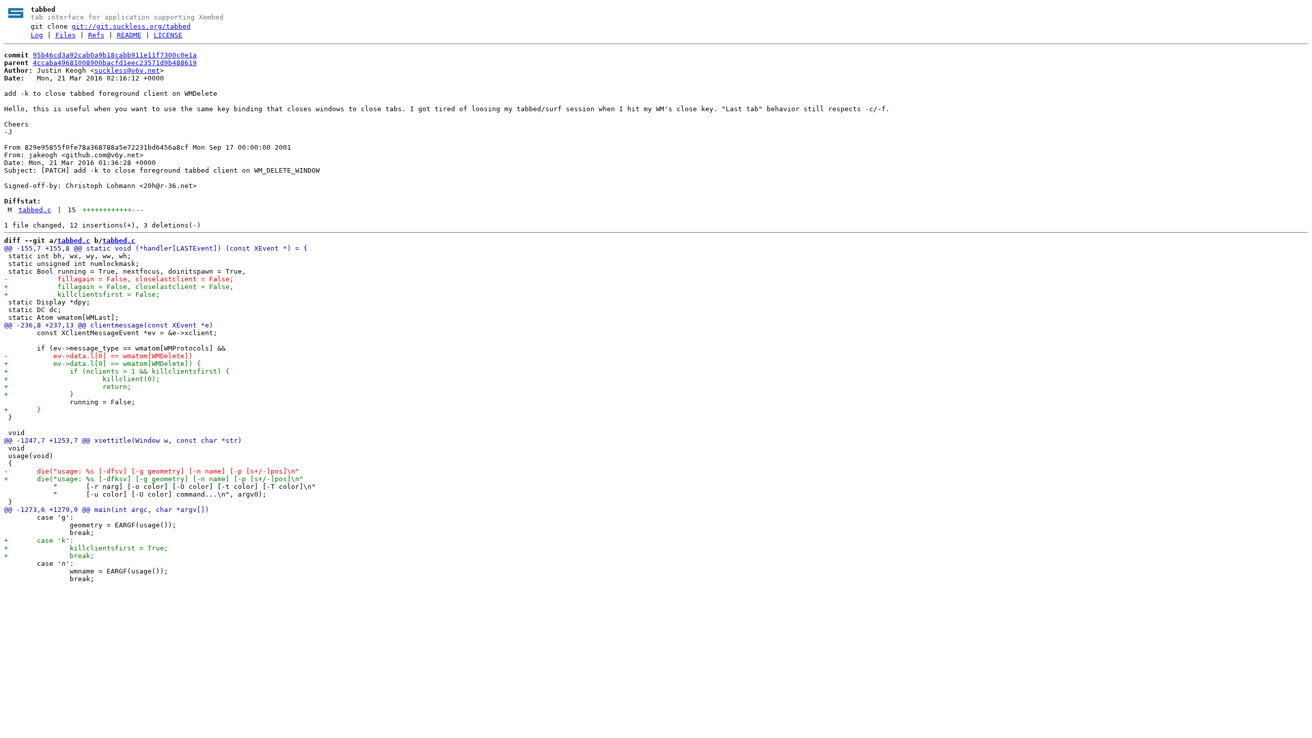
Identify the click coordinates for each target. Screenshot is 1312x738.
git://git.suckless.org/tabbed (131, 26)
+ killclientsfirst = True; (86, 548)
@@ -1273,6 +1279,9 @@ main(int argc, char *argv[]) (106, 510)
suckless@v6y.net (127, 70)
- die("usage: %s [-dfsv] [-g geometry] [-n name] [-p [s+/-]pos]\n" (151, 471)
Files (65, 35)
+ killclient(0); (82, 379)
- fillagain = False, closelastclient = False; (119, 279)
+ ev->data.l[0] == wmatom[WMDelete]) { (102, 363)
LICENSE (168, 35)
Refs (96, 35)
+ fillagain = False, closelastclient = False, (119, 287)
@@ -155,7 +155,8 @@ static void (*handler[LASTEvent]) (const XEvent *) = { (156, 248)
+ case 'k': (39, 540)
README (129, 35)
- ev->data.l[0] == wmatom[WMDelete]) (98, 356)
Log (37, 35)
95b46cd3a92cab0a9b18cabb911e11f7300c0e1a (115, 55)
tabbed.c (34, 210)
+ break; (49, 556)
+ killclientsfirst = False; (82, 294)
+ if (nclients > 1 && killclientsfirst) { (117, 371)
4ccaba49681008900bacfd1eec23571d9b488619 (115, 63)
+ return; (67, 387)
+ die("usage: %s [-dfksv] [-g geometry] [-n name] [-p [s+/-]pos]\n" (153, 479)
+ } (39, 394)
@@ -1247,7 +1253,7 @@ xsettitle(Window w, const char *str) (123, 440)
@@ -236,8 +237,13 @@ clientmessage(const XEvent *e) (108, 325)
